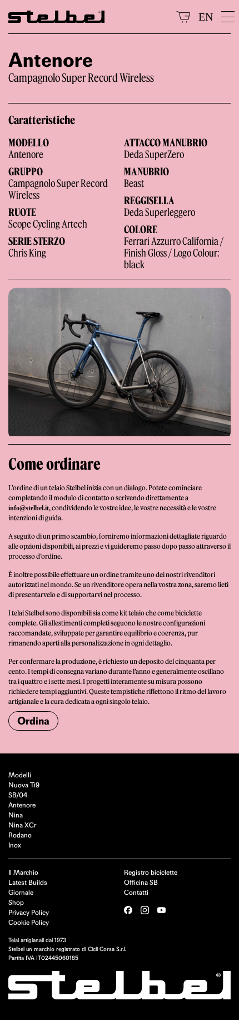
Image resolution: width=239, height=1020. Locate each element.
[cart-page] (183, 17)
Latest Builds (27, 882)
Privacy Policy (28, 912)
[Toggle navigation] (226, 16)
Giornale (20, 892)
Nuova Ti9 (23, 785)
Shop (16, 902)
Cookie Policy (28, 922)
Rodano (20, 835)
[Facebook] (128, 910)
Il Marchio (23, 872)
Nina (15, 815)
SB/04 (17, 795)
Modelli (19, 775)
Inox (14, 845)
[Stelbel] (88, 17)
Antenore (22, 805)
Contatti (136, 892)
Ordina (33, 721)
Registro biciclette (150, 872)
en (205, 17)
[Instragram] (145, 910)
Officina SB (141, 882)
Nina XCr (22, 825)
